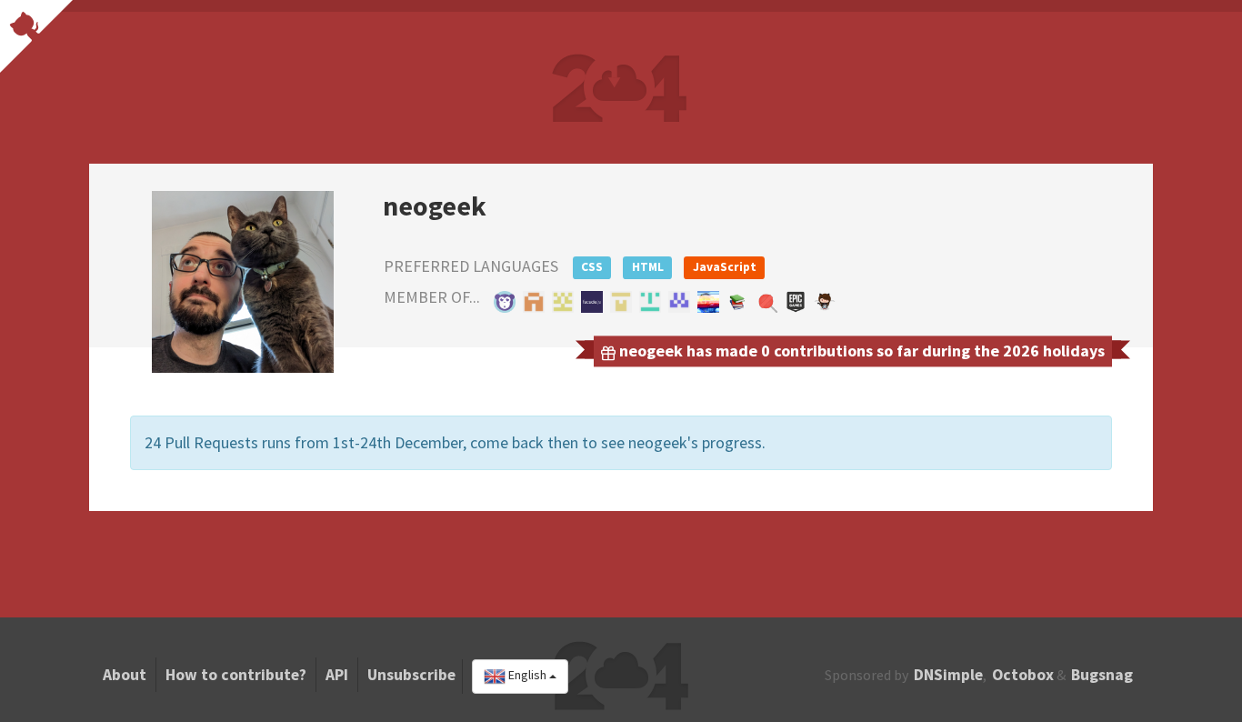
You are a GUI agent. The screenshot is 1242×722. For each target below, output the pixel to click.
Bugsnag (1102, 675)
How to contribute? (235, 675)
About (124, 675)
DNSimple (948, 675)
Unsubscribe (411, 675)
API (337, 675)
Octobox (1023, 675)
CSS (592, 267)
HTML (648, 267)
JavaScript (724, 267)
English (527, 675)
